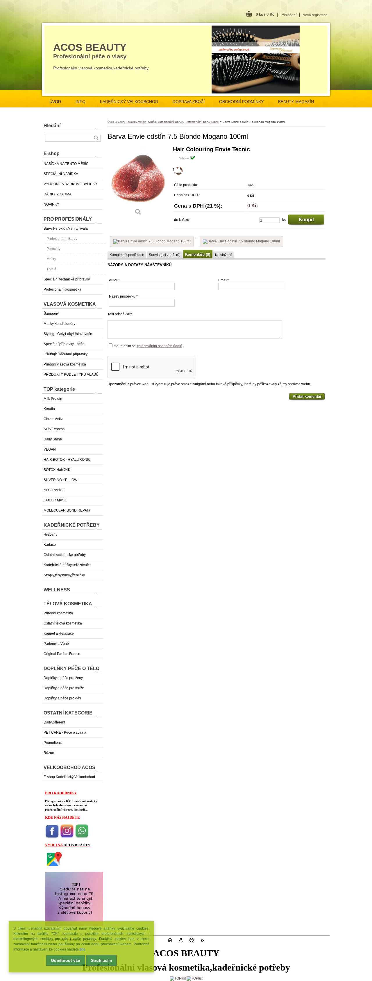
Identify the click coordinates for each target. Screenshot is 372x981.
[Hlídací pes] (178, 174)
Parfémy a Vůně (56, 644)
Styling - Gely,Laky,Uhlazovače (68, 334)
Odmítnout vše (65, 960)
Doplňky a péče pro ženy (63, 678)
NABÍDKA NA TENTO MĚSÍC (66, 164)
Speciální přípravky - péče (64, 344)
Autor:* (114, 280)
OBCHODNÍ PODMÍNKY (241, 101)
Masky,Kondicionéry (59, 324)
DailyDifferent (54, 722)
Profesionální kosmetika (62, 289)
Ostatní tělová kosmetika (63, 623)
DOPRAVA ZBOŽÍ (189, 101)
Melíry (51, 259)
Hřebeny (50, 534)
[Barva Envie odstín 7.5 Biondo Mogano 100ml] (138, 182)
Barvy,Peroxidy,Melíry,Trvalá (66, 228)
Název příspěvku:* (123, 296)
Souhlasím (101, 960)
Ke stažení (223, 255)
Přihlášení (288, 15)
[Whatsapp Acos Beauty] (82, 837)
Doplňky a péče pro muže (64, 688)
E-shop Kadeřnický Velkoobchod (69, 777)
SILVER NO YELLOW (60, 480)
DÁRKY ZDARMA (57, 194)
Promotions (53, 743)
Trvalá (51, 269)
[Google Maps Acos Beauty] (54, 866)
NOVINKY (51, 204)
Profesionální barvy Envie (202, 121)
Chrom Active (54, 419)
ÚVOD (55, 101)
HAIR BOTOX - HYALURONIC (67, 460)
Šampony (51, 314)
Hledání (52, 125)
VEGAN (50, 449)
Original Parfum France (62, 654)
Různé (49, 753)
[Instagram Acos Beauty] (67, 837)
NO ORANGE (54, 490)
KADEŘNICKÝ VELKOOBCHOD (129, 101)
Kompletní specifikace (127, 255)
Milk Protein (53, 399)
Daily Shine (53, 439)
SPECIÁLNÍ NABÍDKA (61, 174)
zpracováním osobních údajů (159, 346)
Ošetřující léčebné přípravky (65, 354)
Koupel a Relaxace (59, 633)
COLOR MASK (55, 500)
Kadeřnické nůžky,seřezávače (67, 565)
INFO (80, 101)
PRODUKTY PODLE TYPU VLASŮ (71, 374)
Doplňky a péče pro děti (62, 698)
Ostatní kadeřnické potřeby (65, 555)
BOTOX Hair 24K (57, 470)
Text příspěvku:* (120, 314)
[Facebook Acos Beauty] (52, 837)
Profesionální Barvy (61, 239)
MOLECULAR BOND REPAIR (67, 510)
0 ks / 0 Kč (265, 14)
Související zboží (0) (164, 255)
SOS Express (54, 429)
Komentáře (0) (197, 254)
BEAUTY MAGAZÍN (296, 101)
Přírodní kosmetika (58, 613)
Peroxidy (53, 249)
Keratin (49, 409)
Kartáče (50, 545)
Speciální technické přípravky (67, 279)
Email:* (224, 280)
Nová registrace (315, 15)
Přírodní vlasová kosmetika (65, 364)
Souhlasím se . (148, 346)
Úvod (111, 121)
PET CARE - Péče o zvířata (65, 732)
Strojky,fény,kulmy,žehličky (64, 575)
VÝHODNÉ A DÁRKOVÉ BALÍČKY (70, 184)
